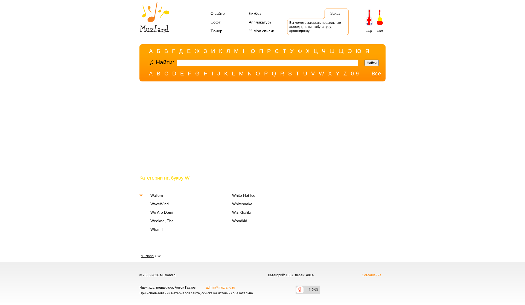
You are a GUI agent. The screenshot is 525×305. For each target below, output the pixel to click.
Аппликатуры (260, 22)
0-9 (355, 74)
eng (369, 31)
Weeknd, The (162, 221)
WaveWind (159, 204)
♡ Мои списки (261, 31)
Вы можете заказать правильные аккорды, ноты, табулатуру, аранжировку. (315, 27)
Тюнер (216, 31)
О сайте (218, 13)
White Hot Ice (243, 195)
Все (376, 74)
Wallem (156, 195)
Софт (215, 22)
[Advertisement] (262, 129)
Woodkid (239, 221)
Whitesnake (242, 204)
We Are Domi (161, 212)
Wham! (156, 229)
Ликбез (255, 13)
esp (380, 31)
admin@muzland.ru (220, 287)
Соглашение (371, 275)
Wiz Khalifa (241, 212)
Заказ (335, 13)
